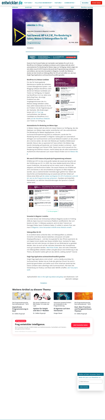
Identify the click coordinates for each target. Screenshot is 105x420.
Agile (72, 7)
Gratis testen (96, 3)
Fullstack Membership (43, 3)
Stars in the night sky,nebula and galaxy (50, 277)
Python (61, 7)
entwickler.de (12, 3)
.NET (40, 7)
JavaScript (28, 7)
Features (58, 3)
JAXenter (15, 7)
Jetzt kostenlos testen (81, 325)
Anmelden (85, 3)
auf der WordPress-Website (40, 119)
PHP (50, 7)
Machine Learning (87, 7)
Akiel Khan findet (52, 248)
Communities (69, 3)
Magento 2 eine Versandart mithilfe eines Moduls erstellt (51, 227)
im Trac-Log (39, 112)
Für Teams (28, 3)
